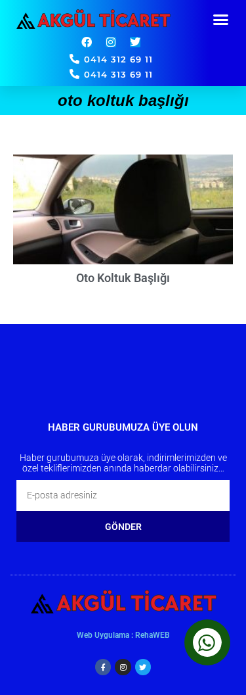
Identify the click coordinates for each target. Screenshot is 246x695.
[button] (221, 19)
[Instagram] (111, 42)
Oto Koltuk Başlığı (123, 278)
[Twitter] (135, 42)
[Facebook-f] (103, 667)
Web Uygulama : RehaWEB (123, 635)
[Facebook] (86, 42)
